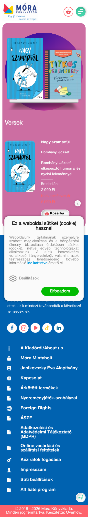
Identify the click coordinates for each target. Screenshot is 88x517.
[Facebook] (12, 328)
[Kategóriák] (81, 497)
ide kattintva (37, 263)
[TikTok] (47, 328)
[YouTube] (35, 328)
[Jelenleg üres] (68, 12)
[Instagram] (24, 328)
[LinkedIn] (59, 328)
